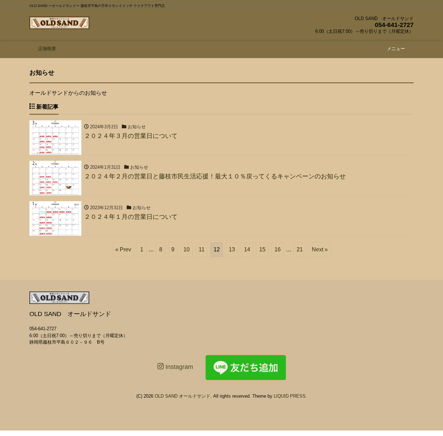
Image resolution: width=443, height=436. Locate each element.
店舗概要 (47, 48)
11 (202, 249)
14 (247, 249)
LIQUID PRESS (290, 396)
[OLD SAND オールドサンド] (59, 22)
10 (186, 249)
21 (300, 249)
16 (277, 249)
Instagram (178, 366)
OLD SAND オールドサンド (182, 396)
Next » (320, 249)
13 (232, 249)
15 (262, 249)
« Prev (123, 249)
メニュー (396, 48)
